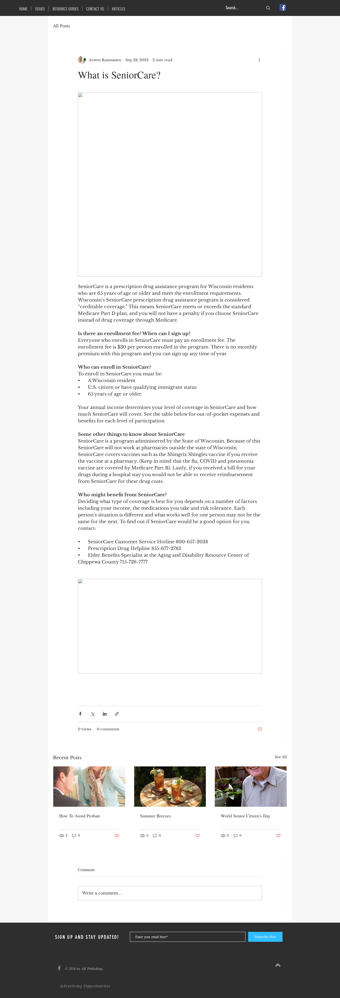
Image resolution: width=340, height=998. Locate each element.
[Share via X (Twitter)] (92, 713)
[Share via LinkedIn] (104, 713)
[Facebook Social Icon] (283, 7)
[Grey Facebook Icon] (59, 968)
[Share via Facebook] (80, 713)
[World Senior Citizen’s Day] (251, 786)
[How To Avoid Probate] (89, 786)
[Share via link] (116, 713)
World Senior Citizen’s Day (245, 816)
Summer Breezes (155, 816)
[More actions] (259, 60)
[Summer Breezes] (170, 786)
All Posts (61, 25)
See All (281, 757)
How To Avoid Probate (79, 816)
